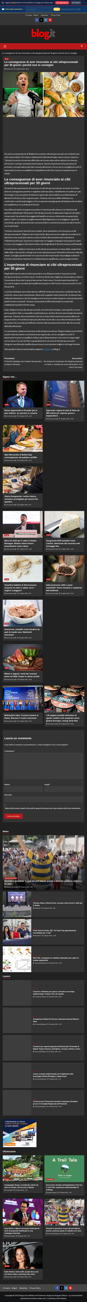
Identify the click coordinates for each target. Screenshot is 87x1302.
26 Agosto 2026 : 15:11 (25, 637)
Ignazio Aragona (52, 1192)
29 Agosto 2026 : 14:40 (55, 1024)
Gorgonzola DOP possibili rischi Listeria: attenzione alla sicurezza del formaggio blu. (63, 543)
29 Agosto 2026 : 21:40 (55, 963)
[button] (5, 46)
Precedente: (23, 361)
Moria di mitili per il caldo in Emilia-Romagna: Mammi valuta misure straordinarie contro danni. (20, 543)
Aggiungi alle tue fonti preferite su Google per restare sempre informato (34, 3)
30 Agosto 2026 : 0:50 (26, 887)
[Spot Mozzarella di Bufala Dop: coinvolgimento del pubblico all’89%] (23, 438)
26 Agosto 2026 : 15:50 (67, 593)
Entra (57, 9)
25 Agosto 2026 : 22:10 (25, 721)
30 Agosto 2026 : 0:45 (25, 1277)
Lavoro (35, 989)
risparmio (47, 349)
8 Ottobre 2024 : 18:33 (22, 69)
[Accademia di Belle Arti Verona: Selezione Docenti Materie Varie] (17, 1020)
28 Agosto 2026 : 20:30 (55, 1106)
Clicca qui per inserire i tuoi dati (71, 9)
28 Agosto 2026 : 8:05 (25, 504)
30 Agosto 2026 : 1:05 (21, 1190)
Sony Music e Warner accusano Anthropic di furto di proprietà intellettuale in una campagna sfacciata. (21, 1230)
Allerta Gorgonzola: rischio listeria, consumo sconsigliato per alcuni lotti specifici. (21, 499)
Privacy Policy (55, 15)
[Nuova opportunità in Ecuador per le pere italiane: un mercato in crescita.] (23, 394)
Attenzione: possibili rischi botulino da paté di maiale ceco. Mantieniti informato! (22, 632)
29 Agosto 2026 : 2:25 (55, 1079)
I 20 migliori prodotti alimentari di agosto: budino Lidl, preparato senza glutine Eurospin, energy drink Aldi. (62, 718)
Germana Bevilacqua (12, 887)
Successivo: (63, 362)
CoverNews (51, 1298)
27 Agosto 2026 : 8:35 (25, 593)
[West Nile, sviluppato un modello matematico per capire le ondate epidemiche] (17, 959)
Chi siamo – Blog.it (31, 15)
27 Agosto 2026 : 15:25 (25, 549)
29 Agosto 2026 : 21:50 (49, 935)
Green (7, 1179)
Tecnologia (50, 1179)
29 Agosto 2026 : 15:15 (25, 416)
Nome (7, 784)
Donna (7, 1266)
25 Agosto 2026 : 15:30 (67, 724)
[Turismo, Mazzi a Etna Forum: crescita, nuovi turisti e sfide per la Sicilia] (17, 904)
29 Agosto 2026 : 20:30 (55, 996)
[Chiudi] (84, 2)
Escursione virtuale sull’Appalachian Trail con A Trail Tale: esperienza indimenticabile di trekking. (64, 1187)
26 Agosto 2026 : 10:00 (25, 679)
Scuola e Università (11, 878)
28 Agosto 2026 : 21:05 (67, 418)
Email (47, 784)
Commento (9, 751)
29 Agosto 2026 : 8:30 (55, 1051)
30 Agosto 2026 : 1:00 (65, 1192)
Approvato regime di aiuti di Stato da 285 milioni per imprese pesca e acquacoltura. (62, 413)
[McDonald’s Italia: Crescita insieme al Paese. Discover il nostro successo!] (23, 699)
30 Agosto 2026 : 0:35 (49, 908)
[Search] (81, 46)
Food (6, 59)
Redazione (44, 15)
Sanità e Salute (37, 955)
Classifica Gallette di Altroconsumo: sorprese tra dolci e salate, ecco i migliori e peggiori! (20, 588)
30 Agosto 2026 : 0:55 (24, 1236)
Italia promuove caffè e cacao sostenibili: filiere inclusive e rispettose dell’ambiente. (64, 588)
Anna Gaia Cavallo (11, 416)
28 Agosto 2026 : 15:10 (25, 460)
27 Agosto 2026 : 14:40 (67, 549)
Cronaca (35, 900)
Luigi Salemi (9, 1190)
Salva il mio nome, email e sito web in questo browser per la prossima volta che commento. (43, 808)
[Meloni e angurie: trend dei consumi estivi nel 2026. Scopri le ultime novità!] (23, 657)
